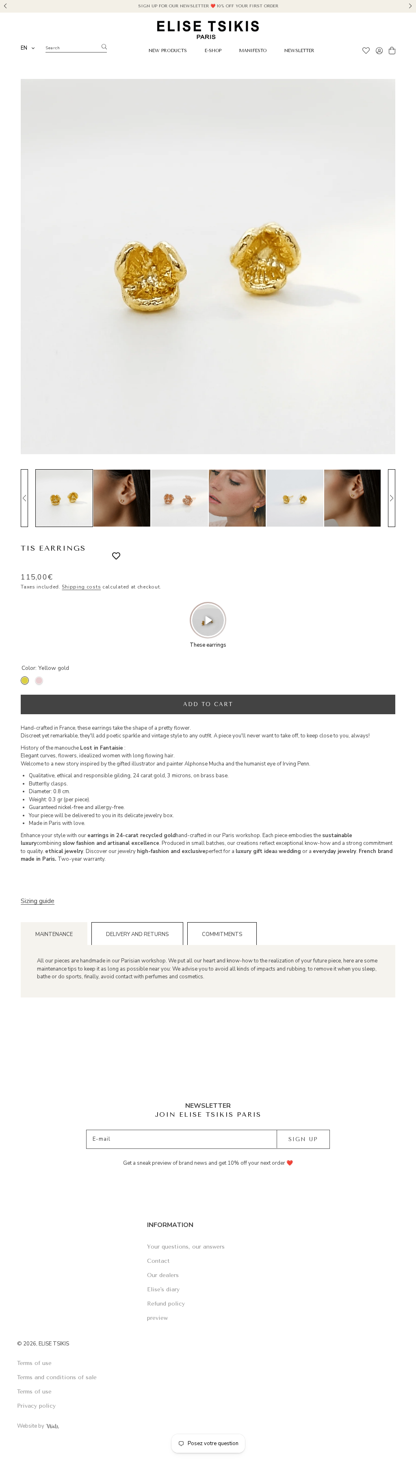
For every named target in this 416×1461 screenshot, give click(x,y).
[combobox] (28, 48)
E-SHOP (213, 50)
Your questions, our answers (186, 1246)
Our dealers (163, 1275)
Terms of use (34, 1363)
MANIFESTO (252, 50)
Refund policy (166, 1303)
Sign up (303, 1139)
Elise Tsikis (54, 1343)
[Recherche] (104, 47)
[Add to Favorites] (110, 556)
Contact (158, 1261)
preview (157, 1317)
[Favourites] (366, 51)
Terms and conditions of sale (57, 1377)
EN (24, 48)
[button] (5, 4)
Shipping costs (81, 587)
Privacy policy (36, 1405)
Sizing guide (37, 901)
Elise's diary (163, 1289)
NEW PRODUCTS (168, 50)
